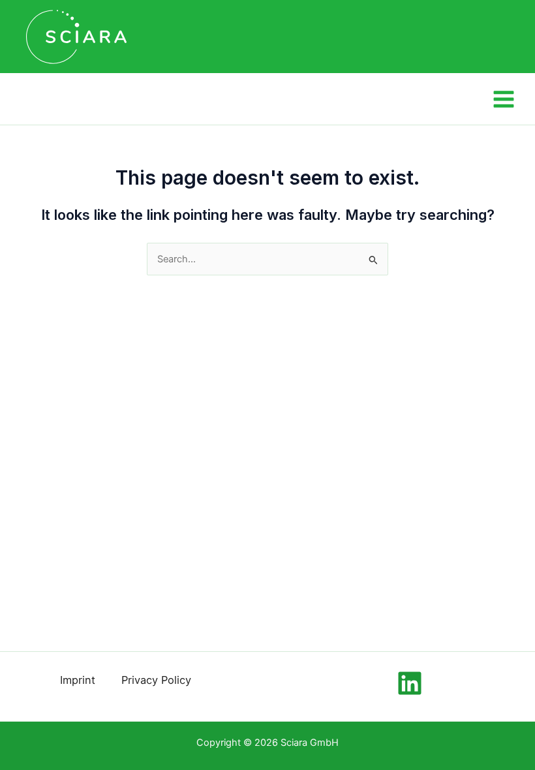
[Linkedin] (409, 683)
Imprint (77, 679)
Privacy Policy (156, 679)
